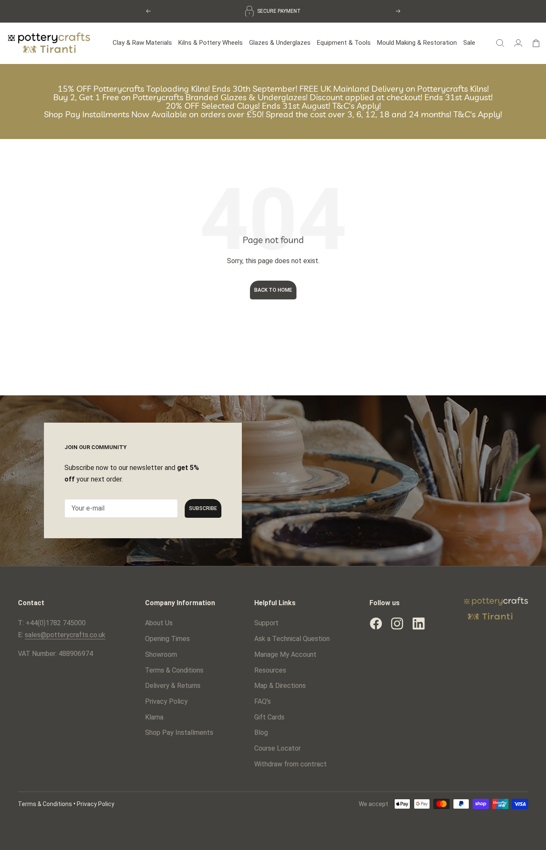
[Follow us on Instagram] (397, 623)
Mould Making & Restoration (417, 42)
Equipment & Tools (344, 42)
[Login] (518, 43)
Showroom (161, 654)
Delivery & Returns (172, 686)
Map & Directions (280, 686)
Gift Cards (269, 717)
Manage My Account (285, 654)
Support (266, 623)
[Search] (500, 43)
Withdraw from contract (290, 764)
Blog (261, 732)
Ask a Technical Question (292, 639)
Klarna (154, 717)
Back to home (273, 290)
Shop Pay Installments (179, 732)
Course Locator (277, 748)
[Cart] (536, 43)
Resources (270, 670)
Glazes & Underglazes (280, 42)
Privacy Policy (166, 701)
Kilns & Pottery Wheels (210, 42)
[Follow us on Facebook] (375, 623)
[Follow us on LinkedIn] (418, 623)
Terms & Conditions (174, 670)
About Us (159, 623)
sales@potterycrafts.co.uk (65, 635)
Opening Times (167, 639)
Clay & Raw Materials (142, 42)
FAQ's (262, 701)
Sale (469, 42)
